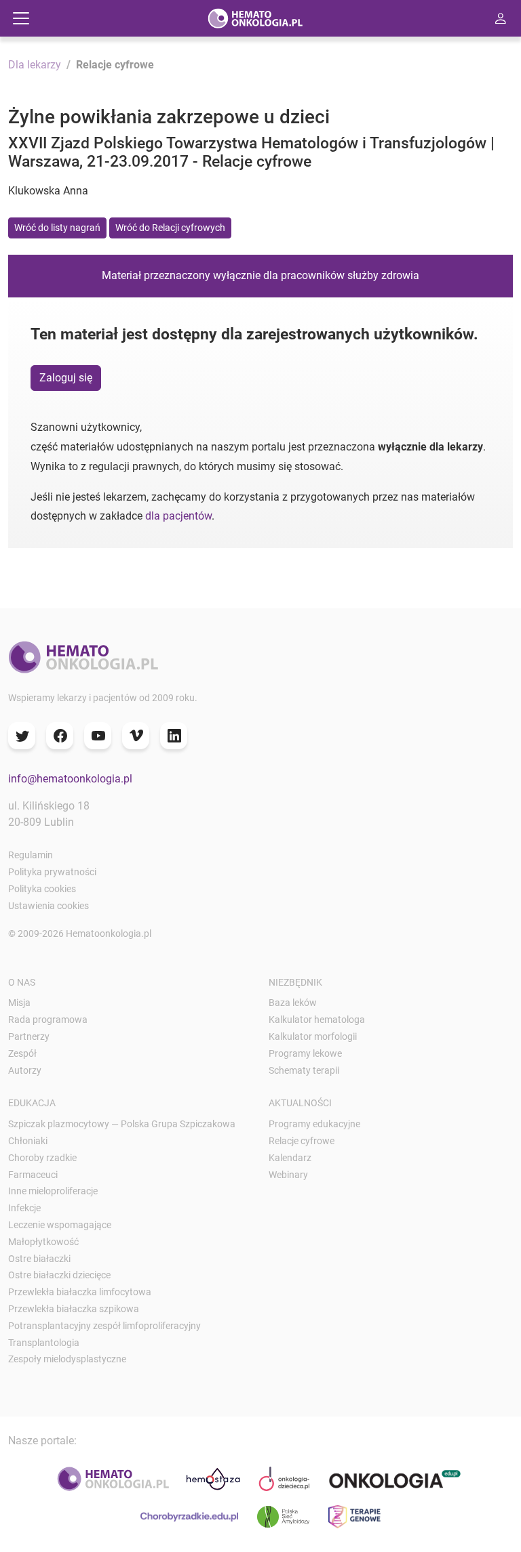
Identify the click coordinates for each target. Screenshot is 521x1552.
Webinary (288, 1174)
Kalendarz (290, 1157)
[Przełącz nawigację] (21, 18)
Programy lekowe (305, 1053)
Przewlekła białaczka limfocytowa (79, 1291)
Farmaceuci (33, 1174)
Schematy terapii (304, 1070)
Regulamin (30, 855)
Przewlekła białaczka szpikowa (73, 1308)
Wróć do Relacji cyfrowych (170, 227)
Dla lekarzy (34, 64)
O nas (21, 982)
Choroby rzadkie (42, 1157)
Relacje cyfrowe (301, 1140)
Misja (19, 1002)
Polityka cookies (42, 888)
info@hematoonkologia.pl (70, 778)
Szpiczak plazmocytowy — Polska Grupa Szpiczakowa (121, 1123)
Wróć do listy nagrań (57, 227)
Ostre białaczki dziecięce (59, 1275)
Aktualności (300, 1102)
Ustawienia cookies (48, 905)
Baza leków (293, 1002)
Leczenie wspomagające (59, 1224)
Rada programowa (48, 1019)
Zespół (22, 1053)
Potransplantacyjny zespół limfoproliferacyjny (104, 1325)
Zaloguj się (65, 377)
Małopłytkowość (43, 1241)
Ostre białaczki (39, 1258)
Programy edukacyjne (314, 1123)
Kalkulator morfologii (313, 1036)
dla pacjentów (178, 515)
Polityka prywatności (52, 871)
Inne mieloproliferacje (53, 1191)
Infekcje (24, 1207)
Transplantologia (43, 1342)
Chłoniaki (27, 1140)
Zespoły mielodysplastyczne (67, 1359)
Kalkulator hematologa (317, 1019)
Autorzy (24, 1070)
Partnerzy (29, 1036)
